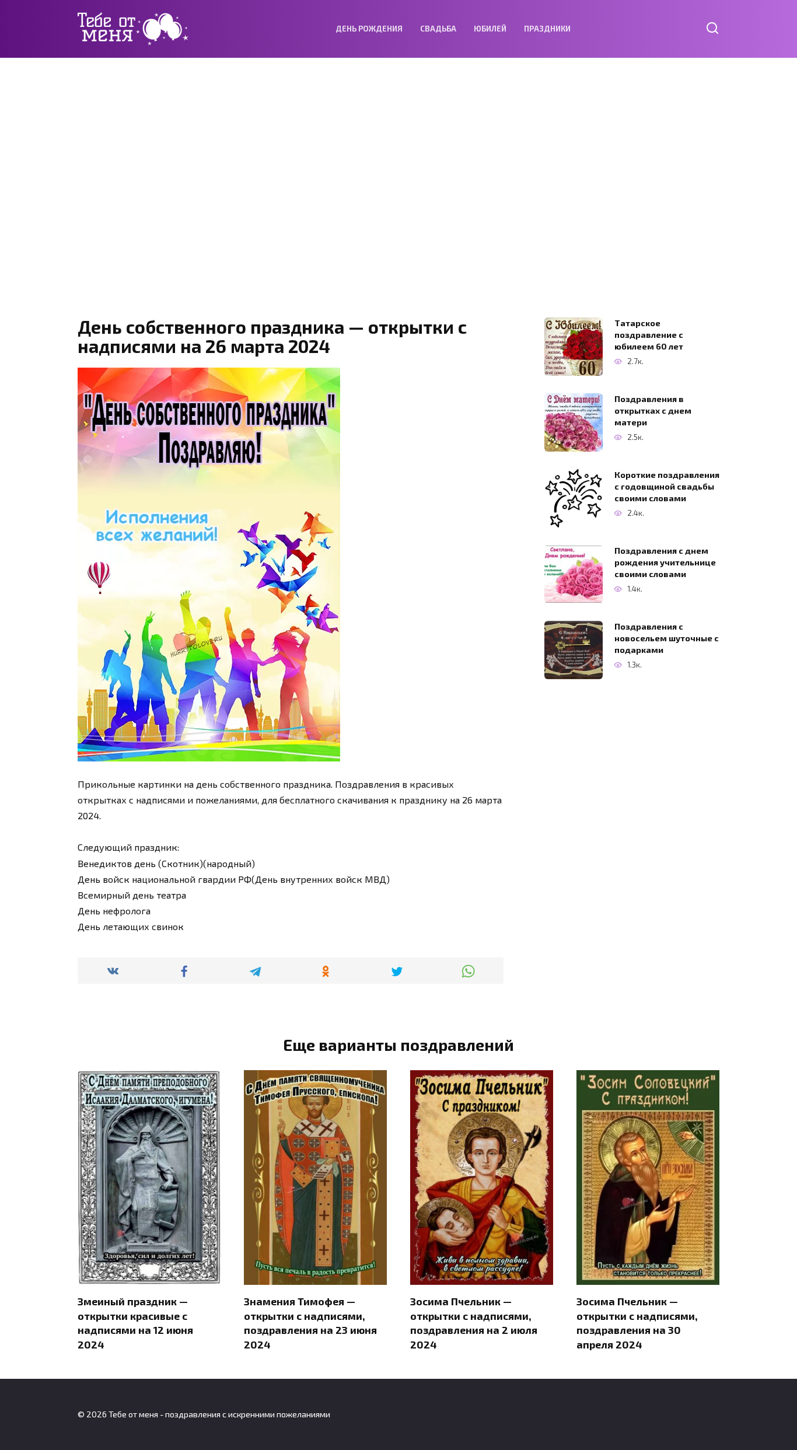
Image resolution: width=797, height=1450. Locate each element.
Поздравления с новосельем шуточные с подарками (666, 638)
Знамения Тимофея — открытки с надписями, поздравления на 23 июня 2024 (310, 1323)
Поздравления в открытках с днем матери (652, 410)
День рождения (369, 28)
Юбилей (490, 28)
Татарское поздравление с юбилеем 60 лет (648, 334)
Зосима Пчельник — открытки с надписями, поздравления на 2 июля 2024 (473, 1323)
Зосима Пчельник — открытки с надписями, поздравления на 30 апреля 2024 (637, 1323)
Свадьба (438, 28)
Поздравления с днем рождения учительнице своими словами (665, 562)
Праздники (547, 28)
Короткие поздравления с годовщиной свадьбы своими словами (666, 486)
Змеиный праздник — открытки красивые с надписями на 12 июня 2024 (135, 1323)
